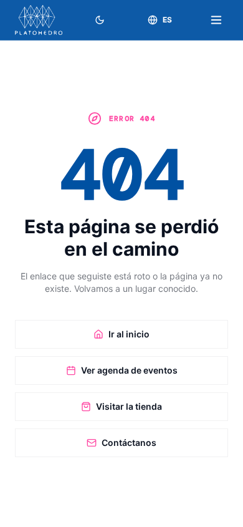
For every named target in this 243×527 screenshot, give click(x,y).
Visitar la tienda (129, 406)
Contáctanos (129, 442)
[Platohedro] (38, 20)
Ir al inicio (129, 334)
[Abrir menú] (216, 20)
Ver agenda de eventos (129, 370)
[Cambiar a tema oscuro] (100, 20)
